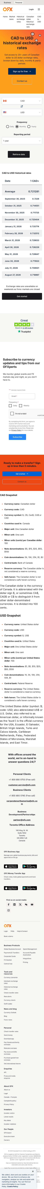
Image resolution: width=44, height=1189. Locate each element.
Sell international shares (12, 1063)
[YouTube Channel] (32, 904)
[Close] (33, 1171)
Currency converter (11, 977)
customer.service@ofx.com (21, 785)
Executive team (9, 1136)
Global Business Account (12, 949)
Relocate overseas (10, 1048)
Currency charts (9, 1000)
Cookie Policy (12, 1186)
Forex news (8, 1020)
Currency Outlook (10, 1012)
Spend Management (30, 949)
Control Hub (8, 964)
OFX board (7, 1133)
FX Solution (8, 960)
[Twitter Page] (20, 904)
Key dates (7, 1120)
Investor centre (9, 1113)
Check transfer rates (11, 993)
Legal (6, 1093)
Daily (12, 126)
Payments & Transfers (11, 953)
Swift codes (8, 1004)
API (5, 1072)
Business (7, 2)
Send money (8, 1035)
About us (7, 1090)
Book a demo (8, 936)
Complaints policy (10, 1101)
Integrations (27, 958)
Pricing (25, 962)
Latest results (8, 1117)
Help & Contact (22, 931)
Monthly (22, 126)
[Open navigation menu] (39, 9)
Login (31, 9)
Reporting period (22, 134)
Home (5, 17)
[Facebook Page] (8, 904)
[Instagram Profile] (8, 910)
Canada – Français (10, 1097)
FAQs (12, 931)
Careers (7, 1140)
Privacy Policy (16, 430)
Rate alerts (7, 996)
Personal (18, 2)
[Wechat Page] (26, 904)
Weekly (26, 405)
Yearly (33, 126)
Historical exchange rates (21, 19)
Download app (9, 1039)
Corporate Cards (10, 956)
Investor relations (10, 1124)
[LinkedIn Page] (14, 904)
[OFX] (7, 9)
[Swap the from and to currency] (22, 106)
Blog (5, 1016)
